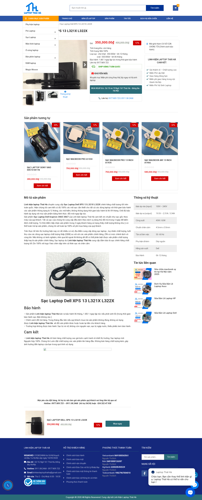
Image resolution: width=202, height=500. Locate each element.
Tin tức (127, 18)
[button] (116, 89)
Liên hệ (169, 18)
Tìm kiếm (154, 8)
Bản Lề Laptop (88, 18)
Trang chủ (67, 18)
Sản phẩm (109, 18)
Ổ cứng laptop (32, 50)
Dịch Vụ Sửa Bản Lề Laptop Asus (163, 285)
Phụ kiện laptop (32, 24)
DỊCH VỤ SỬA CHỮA (148, 18)
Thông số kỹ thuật (65, 95)
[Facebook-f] (145, 473)
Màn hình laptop (33, 44)
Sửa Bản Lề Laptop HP (165, 298)
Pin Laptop (30, 31)
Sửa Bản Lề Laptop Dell (165, 313)
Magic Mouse (32, 69)
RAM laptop (31, 63)
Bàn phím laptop (33, 57)
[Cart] (175, 8)
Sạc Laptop (31, 37)
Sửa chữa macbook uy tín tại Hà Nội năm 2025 (165, 271)
